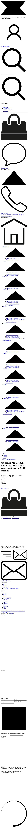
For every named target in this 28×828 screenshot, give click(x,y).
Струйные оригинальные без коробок (15, 338)
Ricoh (5, 384)
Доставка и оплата (7, 108)
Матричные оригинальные (12, 336)
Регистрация (6, 46)
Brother (5, 289)
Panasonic (6, 368)
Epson (5, 323)
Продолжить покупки (6, 518)
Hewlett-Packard (7, 414)
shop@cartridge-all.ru (5, 580)
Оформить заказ (15, 518)
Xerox (5, 261)
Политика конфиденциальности (11, 588)
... (3, 453)
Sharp (5, 428)
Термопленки (9, 305)
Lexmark (5, 246)
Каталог (5, 456)
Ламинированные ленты (12, 302)
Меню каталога (4, 217)
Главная (5, 455)
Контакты (5, 111)
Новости (5, 107)
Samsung (6, 398)
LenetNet (10, 613)
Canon (5, 306)
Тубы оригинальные (11, 322)
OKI (4, 353)
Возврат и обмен (7, 109)
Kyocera (5, 276)
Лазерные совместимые (12, 275)
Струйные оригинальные (12, 259)
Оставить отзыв (4, 488)
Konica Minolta (7, 340)
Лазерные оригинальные (12, 258)
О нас (4, 105)
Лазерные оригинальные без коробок (15, 319)
